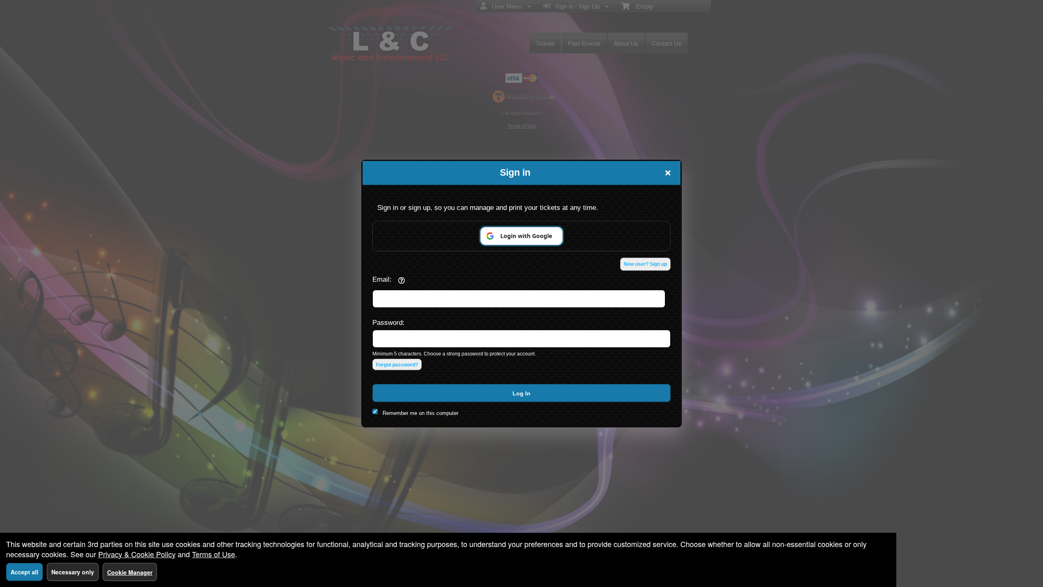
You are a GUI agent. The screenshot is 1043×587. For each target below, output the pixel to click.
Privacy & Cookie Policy (137, 554)
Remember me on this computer (420, 413)
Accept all (24, 572)
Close (668, 173)
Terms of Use (213, 554)
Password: (388, 322)
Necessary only (72, 572)
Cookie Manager (129, 572)
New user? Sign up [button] (645, 264)
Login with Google (526, 236)
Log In (521, 393)
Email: (382, 279)
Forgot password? (397, 365)
